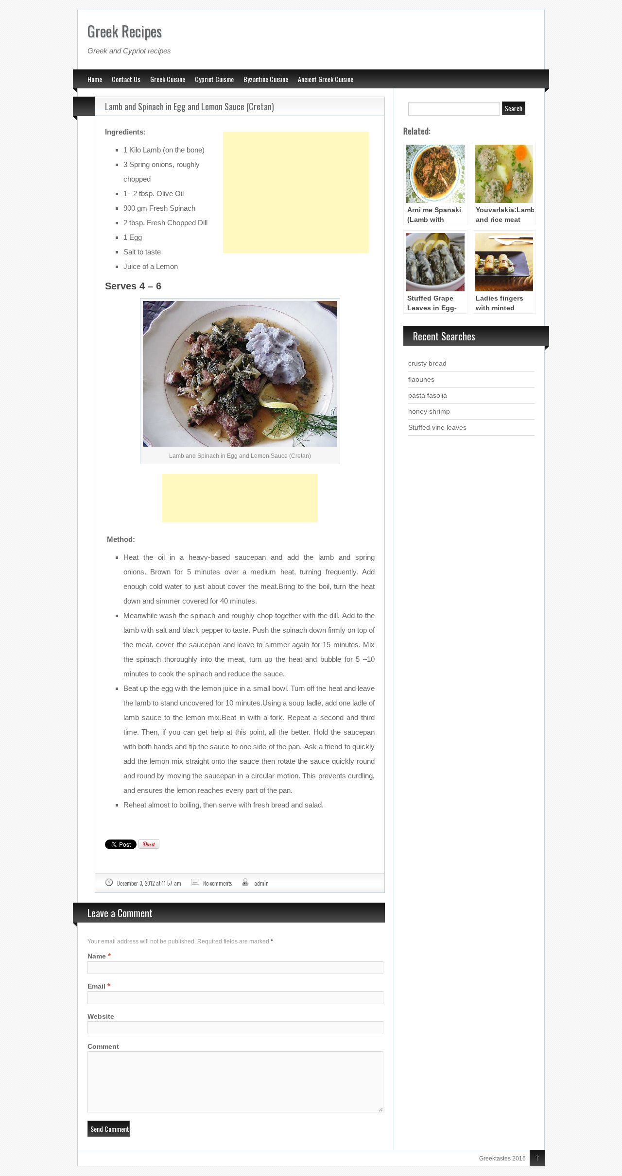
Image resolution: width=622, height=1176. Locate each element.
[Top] (537, 1158)
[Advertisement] (296, 168)
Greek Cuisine (167, 79)
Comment (103, 1046)
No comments (217, 883)
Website (100, 1016)
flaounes (421, 379)
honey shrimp (429, 411)
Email (96, 986)
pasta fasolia (427, 395)
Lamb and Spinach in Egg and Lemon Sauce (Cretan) (189, 106)
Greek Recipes (124, 31)
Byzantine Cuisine (265, 79)
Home (94, 79)
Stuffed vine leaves (437, 427)
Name (96, 956)
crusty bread (427, 363)
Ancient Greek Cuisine (325, 79)
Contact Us (126, 79)
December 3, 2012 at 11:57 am (149, 883)
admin (261, 883)
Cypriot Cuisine (214, 79)
